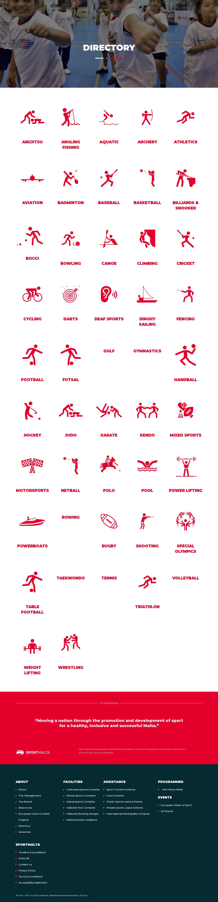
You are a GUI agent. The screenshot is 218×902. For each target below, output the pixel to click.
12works (83, 895)
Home (99, 58)
